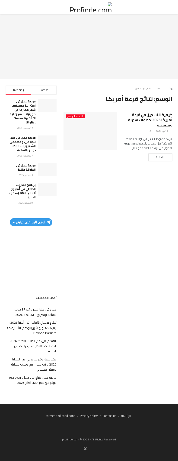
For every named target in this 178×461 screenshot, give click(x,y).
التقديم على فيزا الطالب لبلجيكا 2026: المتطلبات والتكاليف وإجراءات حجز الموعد (33, 346)
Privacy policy (89, 415)
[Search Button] (10, 7)
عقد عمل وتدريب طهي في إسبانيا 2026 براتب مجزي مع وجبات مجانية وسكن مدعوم (34, 364)
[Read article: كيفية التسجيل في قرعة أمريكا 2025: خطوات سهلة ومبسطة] (90, 131)
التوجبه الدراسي (75, 116)
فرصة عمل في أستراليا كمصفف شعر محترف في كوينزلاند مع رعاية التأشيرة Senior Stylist (23, 111)
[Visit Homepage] (89, 7)
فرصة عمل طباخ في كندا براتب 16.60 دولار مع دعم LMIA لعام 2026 (32, 380)
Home (159, 88)
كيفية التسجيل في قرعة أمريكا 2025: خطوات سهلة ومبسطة (150, 120)
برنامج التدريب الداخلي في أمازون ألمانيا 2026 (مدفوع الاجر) (22, 191)
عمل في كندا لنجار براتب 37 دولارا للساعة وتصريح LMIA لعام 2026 (35, 311)
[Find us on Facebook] (93, 449)
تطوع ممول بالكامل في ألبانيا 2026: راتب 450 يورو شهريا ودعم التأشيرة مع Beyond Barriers (31, 328)
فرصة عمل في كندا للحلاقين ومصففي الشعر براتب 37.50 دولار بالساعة (23, 144)
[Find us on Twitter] (85, 449)
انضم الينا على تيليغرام (29, 222)
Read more (158, 156)
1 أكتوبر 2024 (163, 131)
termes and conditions (60, 415)
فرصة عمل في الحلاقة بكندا (26, 167)
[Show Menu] (168, 7)
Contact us (109, 415)
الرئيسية (126, 415)
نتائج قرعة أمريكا (142, 88)
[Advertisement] (89, 46)
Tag (170, 88)
